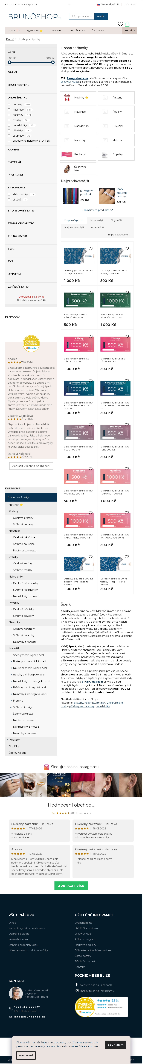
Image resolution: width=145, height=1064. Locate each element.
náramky (22, 114)
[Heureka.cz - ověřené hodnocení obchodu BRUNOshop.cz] (101, 1007)
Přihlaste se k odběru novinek (93, 950)
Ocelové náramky (23, 628)
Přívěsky (14, 602)
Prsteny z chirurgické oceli (29, 661)
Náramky (14, 622)
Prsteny (14, 511)
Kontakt (80, 967)
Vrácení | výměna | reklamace (27, 928)
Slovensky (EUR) (110, 4)
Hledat (101, 16)
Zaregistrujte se (77, 78)
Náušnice (14, 530)
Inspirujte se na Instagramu (97, 990)
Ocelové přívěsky (23, 609)
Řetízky (13, 557)
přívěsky (21, 130)
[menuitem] (14, 31)
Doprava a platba (27, 4)
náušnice (22, 109)
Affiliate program (85, 939)
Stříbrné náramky (23, 635)
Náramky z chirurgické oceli (29, 694)
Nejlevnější (96, 220)
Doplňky (14, 746)
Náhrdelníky (16, 576)
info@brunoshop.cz (29, 1016)
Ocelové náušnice (23, 537)
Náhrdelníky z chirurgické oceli (31, 681)
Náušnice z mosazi (24, 550)
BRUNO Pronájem (86, 928)
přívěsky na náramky (81, 706)
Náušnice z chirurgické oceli (29, 668)
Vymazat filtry (30, 297)
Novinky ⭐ (16, 504)
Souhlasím (116, 1044)
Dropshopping (83, 922)
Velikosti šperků (18, 939)
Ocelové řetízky (22, 563)
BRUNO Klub (83, 933)
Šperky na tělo (17, 752)
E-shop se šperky (18, 497)
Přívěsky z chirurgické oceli (29, 687)
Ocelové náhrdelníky (25, 583)
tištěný (19, 199)
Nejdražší (116, 220)
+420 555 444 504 (27, 1006)
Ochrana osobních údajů (23, 945)
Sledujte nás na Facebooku (96, 985)
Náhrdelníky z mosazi (25, 596)
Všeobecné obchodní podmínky (28, 950)
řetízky (21, 120)
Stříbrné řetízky (22, 570)
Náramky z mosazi (24, 642)
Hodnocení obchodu (71, 805)
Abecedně (97, 227)
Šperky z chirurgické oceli (28, 655)
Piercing (17, 700)
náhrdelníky (23, 125)
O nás (10, 4)
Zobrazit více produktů (95, 210)
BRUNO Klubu (70, 81)
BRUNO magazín (85, 961)
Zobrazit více (71, 885)
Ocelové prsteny (22, 517)
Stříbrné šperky (22, 707)
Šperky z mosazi (22, 713)
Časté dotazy (83, 956)
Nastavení (26, 1055)
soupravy (21, 135)
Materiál (14, 648)
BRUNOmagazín (92, 681)
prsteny (21, 104)
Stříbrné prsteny (22, 524)
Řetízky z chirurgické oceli (28, 674)
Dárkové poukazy (85, 945)
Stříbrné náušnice (23, 544)
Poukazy (14, 739)
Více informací (89, 1046)
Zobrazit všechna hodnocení (31, 466)
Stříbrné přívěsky (23, 615)
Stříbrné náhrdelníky (25, 589)
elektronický (23, 194)
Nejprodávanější (74, 227)
